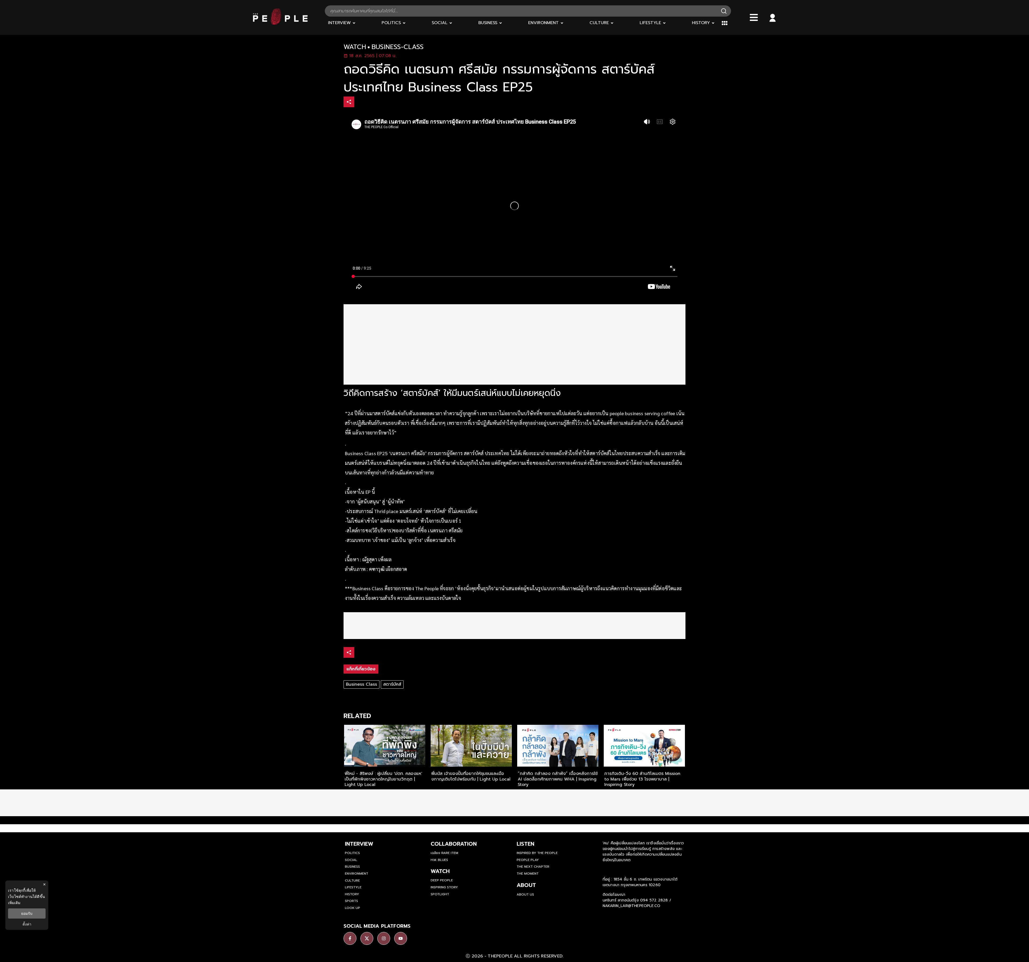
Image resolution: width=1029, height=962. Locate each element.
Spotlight (440, 894)
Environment (356, 873)
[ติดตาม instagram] (383, 938)
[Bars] (753, 17)
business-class (397, 47)
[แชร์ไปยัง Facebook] (360, 102)
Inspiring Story (444, 887)
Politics (352, 852)
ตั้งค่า (27, 924)
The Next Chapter (533, 866)
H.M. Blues (439, 859)
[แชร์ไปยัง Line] (383, 102)
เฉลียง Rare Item (444, 852)
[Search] (724, 11)
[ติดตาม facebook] (350, 938)
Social (351, 859)
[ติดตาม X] (366, 938)
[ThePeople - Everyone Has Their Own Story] (280, 23)
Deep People (442, 880)
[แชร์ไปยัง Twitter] (371, 101)
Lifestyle (353, 887)
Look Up (352, 907)
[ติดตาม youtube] (400, 938)
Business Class (361, 684)
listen (525, 844)
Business (352, 866)
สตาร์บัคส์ (392, 684)
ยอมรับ (26, 913)
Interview (359, 844)
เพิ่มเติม (14, 902)
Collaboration (454, 844)
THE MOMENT (528, 873)
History (352, 894)
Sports (351, 900)
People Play (528, 859)
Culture (352, 880)
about (526, 885)
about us (525, 894)
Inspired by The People (537, 852)
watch (355, 47)
